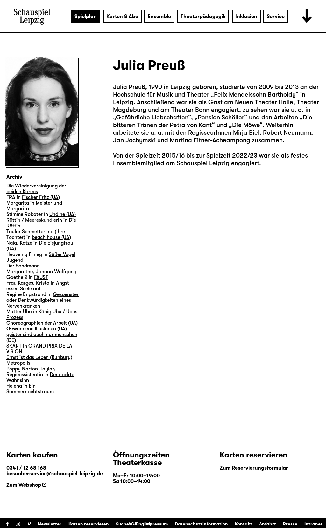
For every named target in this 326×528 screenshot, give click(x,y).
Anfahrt (267, 523)
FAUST (41, 277)
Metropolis (18, 363)
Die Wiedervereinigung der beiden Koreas (36, 188)
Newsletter (49, 523)
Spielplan (85, 16)
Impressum (156, 523)
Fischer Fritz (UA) (41, 197)
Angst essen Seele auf (37, 286)
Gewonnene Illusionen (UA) (36, 329)
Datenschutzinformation (201, 523)
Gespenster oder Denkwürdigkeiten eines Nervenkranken (42, 300)
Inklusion (246, 16)
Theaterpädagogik (203, 16)
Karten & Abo (122, 16)
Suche (122, 523)
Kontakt (243, 523)
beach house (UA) (51, 237)
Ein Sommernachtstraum (30, 389)
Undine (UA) (62, 214)
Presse (290, 523)
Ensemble (159, 16)
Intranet (313, 523)
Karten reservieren (88, 523)
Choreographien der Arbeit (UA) (42, 323)
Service (276, 16)
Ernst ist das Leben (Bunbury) (39, 357)
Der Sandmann (23, 266)
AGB (133, 523)
